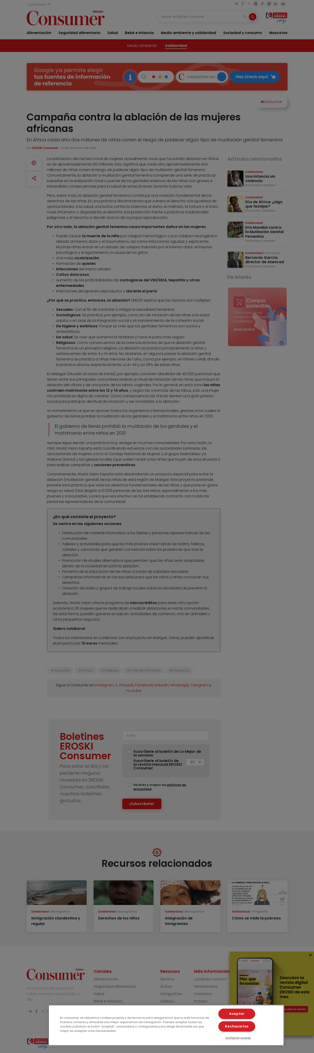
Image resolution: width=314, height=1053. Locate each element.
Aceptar (237, 1013)
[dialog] (166, 1025)
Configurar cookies (238, 1037)
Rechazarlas (236, 1026)
